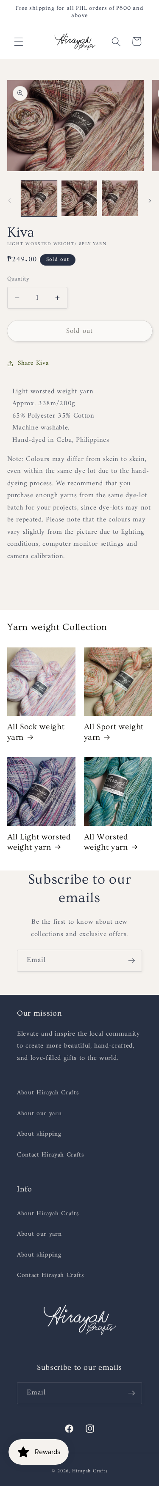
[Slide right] (149, 200)
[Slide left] (9, 200)
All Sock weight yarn (36, 732)
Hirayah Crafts (90, 1471)
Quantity (18, 279)
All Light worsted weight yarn (39, 842)
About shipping (39, 1134)
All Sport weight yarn (114, 732)
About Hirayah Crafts (48, 1093)
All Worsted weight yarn (106, 842)
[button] (18, 41)
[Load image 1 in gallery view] (39, 198)
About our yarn (39, 1114)
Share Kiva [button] (33, 363)
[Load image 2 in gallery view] (79, 198)
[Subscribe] (131, 961)
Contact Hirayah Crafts (50, 1155)
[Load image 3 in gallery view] (119, 198)
